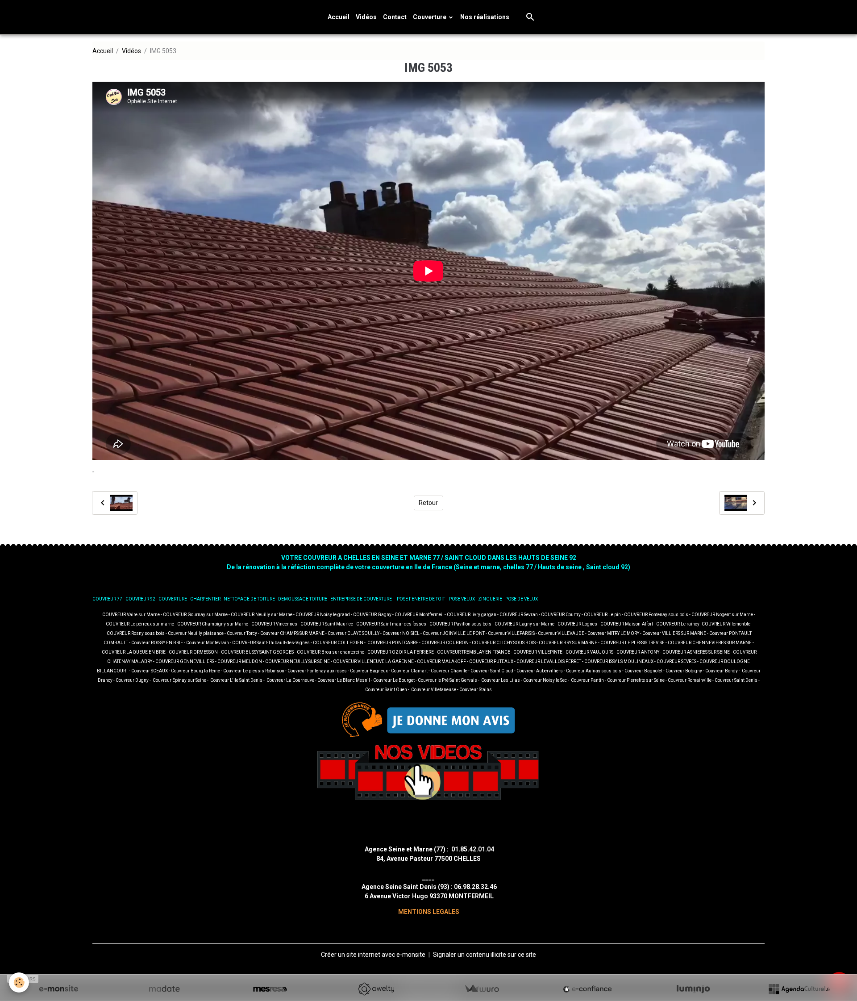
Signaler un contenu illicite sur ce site (484, 954)
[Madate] (164, 989)
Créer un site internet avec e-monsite (373, 954)
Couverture (430, 17)
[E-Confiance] (587, 989)
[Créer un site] (58, 989)
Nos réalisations (484, 17)
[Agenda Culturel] (798, 989)
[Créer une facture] (481, 989)
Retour (428, 502)
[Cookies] (19, 982)
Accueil (338, 17)
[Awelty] (375, 989)
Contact (395, 17)
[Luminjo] (693, 989)
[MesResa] (270, 989)
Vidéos (366, 17)
